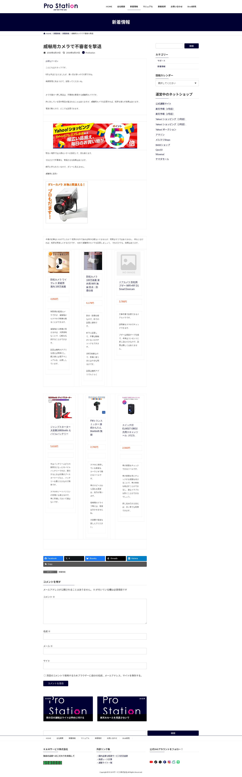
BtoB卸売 (126, 738)
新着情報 (62, 572)
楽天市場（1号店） (165, 108)
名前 (46, 631)
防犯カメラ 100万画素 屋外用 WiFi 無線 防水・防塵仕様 (93, 283)
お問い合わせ (112, 738)
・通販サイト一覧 (104, 762)
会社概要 (60, 738)
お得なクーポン (52, 61)
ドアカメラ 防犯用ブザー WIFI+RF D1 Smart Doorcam (129, 285)
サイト (46, 660)
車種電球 (98, 738)
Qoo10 (159, 149)
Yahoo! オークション (166, 129)
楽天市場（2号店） (165, 114)
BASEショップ (163, 145)
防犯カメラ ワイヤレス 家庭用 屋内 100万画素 (58, 283)
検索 (191, 46)
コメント (49, 597)
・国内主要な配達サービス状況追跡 (112, 756)
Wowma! (160, 154)
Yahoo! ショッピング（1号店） (171, 119)
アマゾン (160, 134)
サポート (161, 60)
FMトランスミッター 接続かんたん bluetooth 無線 (96, 428)
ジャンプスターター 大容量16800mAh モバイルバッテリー (60, 430)
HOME (48, 738)
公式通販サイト (163, 103)
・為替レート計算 (104, 759)
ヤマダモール (162, 159)
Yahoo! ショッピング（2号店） (171, 124)
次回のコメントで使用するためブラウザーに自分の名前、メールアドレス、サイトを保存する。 (94, 675)
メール (48, 646)
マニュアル (85, 738)
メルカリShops (163, 139)
